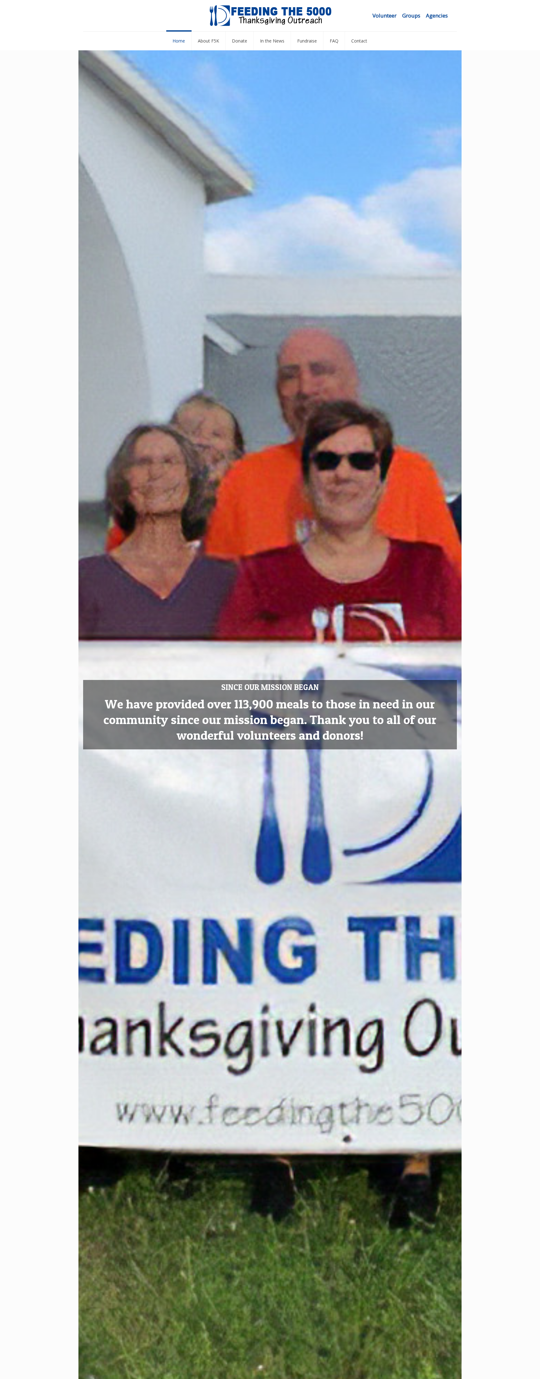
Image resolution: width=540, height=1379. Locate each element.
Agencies (437, 15)
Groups (411, 15)
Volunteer (384, 15)
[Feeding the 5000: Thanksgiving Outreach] (270, 15)
